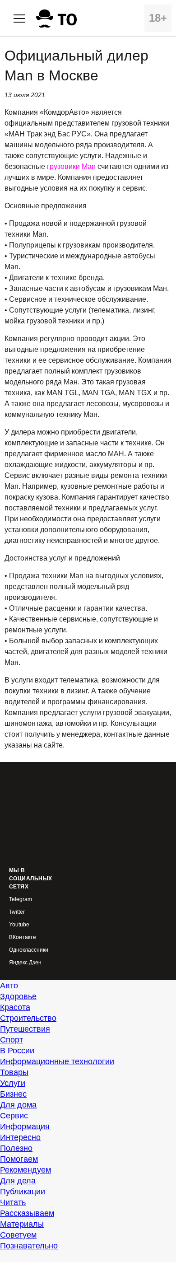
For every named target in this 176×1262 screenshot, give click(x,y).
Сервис (14, 1115)
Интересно (20, 1137)
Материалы (22, 1224)
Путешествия (25, 1028)
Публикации (22, 1191)
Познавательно (29, 1245)
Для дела (18, 1180)
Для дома (18, 1104)
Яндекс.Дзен (25, 963)
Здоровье (18, 996)
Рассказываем (27, 1213)
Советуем (18, 1234)
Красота (15, 1007)
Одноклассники (28, 950)
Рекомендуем (25, 1169)
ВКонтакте (22, 937)
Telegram (20, 899)
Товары (14, 1072)
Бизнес (13, 1093)
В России (17, 1050)
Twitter (17, 912)
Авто (9, 985)
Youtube (19, 925)
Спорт (11, 1039)
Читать (13, 1202)
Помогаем (19, 1159)
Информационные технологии (57, 1061)
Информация (25, 1126)
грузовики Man (71, 166)
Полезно (16, 1148)
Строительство (28, 1018)
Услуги (12, 1083)
